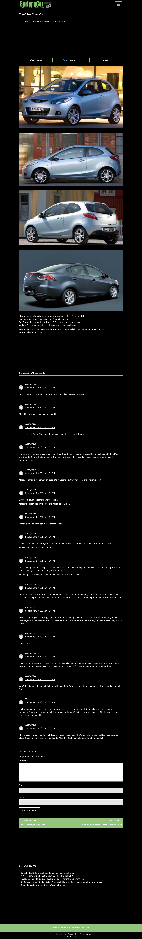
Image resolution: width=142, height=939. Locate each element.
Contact (59, 934)
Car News (64, 927)
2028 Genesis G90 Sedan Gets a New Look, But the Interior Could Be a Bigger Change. (61, 882)
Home (54, 927)
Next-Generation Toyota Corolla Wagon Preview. (43, 885)
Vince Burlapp (25, 21)
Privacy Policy (79, 934)
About (52, 934)
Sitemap (89, 934)
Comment (23, 760)
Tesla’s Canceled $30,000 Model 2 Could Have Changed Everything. (53, 879)
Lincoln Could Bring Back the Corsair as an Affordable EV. (48, 873)
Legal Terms (68, 934)
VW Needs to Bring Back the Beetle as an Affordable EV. (47, 876)
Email (21, 797)
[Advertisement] (71, 42)
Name (22, 785)
